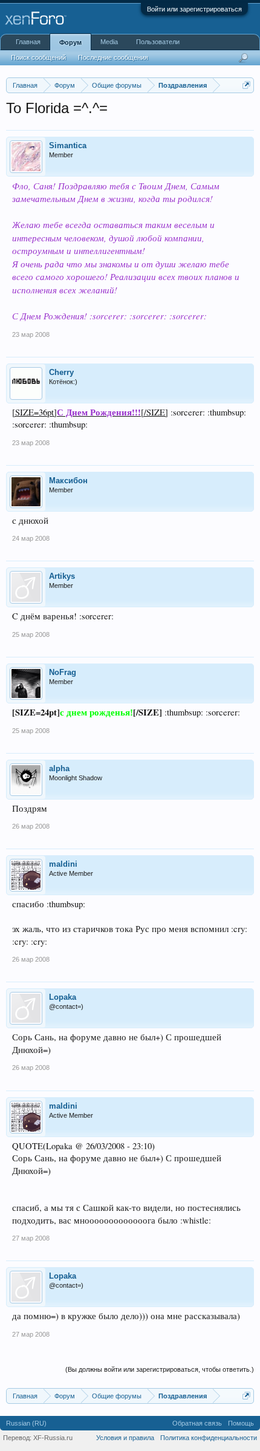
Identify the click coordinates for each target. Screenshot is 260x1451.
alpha (59, 768)
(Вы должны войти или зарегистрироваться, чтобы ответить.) (159, 1369)
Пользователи (158, 41)
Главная (28, 41)
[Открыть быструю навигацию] (246, 85)
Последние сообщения (113, 57)
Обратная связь (197, 1423)
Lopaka (62, 997)
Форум (70, 42)
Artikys (62, 576)
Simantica (67, 145)
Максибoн (68, 480)
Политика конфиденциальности (208, 1437)
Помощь (241, 1423)
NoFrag (62, 672)
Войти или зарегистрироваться (194, 9)
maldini (63, 864)
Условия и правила (125, 1437)
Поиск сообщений (38, 57)
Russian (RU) (26, 1423)
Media (109, 41)
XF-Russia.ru (53, 1437)
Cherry (61, 372)
